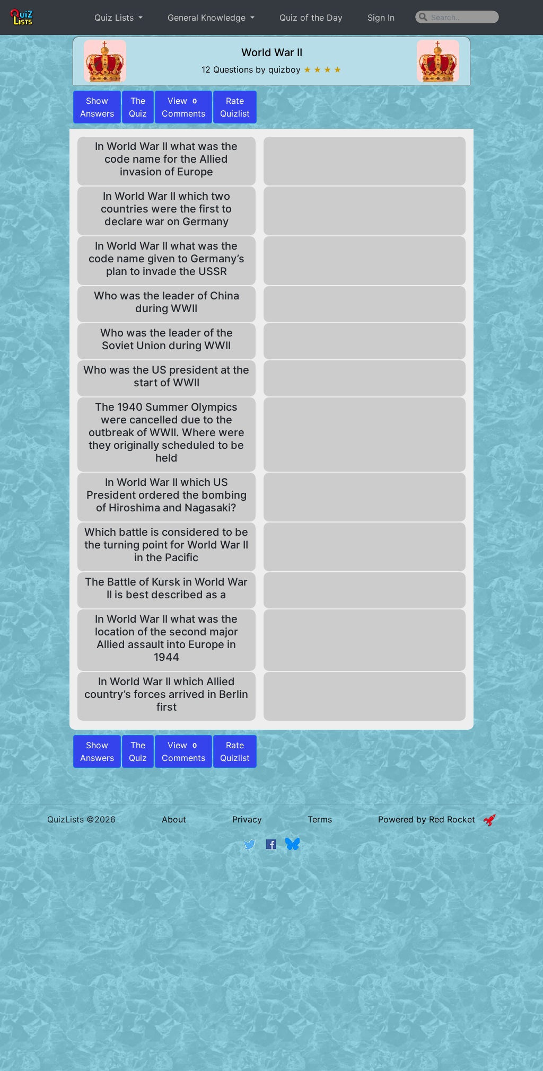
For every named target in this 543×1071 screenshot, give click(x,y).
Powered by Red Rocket (430, 819)
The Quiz (138, 107)
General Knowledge (208, 17)
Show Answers (97, 751)
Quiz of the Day (311, 17)
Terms (320, 819)
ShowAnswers (97, 107)
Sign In (381, 17)
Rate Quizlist (235, 107)
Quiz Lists (115, 17)
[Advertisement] (271, 940)
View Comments (183, 107)
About (174, 819)
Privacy (247, 819)
